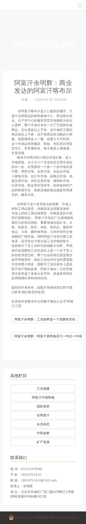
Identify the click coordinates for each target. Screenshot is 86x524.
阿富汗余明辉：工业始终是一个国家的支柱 (44, 319)
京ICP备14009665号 (66, 517)
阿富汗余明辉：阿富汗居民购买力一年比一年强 (48, 336)
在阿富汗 (43, 415)
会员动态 (43, 424)
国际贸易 (43, 406)
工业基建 (43, 388)
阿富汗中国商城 (43, 397)
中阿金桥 (43, 433)
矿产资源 (43, 442)
